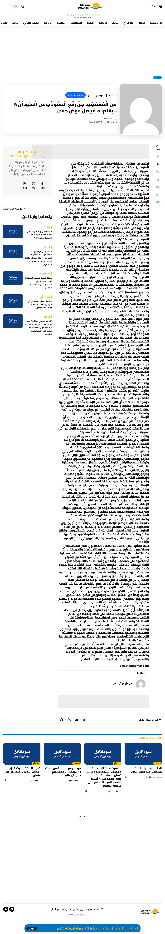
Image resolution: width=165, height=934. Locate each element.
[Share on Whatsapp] (158, 172)
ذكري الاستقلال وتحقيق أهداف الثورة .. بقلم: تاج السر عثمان (22, 772)
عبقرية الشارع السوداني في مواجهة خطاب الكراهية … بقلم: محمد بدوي (39, 304)
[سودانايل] (90, 6)
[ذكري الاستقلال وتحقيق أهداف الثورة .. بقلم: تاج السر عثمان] (21, 754)
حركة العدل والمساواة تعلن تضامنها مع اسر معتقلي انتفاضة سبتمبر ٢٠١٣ (39, 235)
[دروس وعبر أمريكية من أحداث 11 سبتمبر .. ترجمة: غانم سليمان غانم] (62, 754)
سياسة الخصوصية (87, 928)
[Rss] (5, 909)
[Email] (158, 187)
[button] (31, 928)
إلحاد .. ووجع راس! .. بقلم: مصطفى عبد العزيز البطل (146, 770)
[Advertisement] (82, 50)
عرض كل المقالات (74, 95)
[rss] (24, 185)
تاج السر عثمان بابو (34, 780)
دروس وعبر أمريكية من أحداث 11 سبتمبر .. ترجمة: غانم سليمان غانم (63, 772)
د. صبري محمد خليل (114, 790)
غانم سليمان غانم (75, 780)
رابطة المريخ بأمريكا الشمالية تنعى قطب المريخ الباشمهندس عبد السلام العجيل (38, 283)
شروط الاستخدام (66, 928)
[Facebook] (42, 185)
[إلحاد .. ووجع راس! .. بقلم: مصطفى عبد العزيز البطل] (143, 754)
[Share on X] (158, 164)
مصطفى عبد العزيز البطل (153, 777)
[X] (33, 185)
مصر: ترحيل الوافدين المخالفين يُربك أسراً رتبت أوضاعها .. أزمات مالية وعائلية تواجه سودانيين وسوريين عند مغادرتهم (38, 258)
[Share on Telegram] (158, 179)
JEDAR (71, 914)
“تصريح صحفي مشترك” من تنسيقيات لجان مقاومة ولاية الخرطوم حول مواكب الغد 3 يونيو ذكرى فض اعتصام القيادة (38, 327)
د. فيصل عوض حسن (123, 683)
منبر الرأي (157, 77)
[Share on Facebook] (158, 156)
